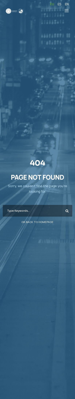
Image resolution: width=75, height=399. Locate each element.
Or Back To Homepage (37, 222)
